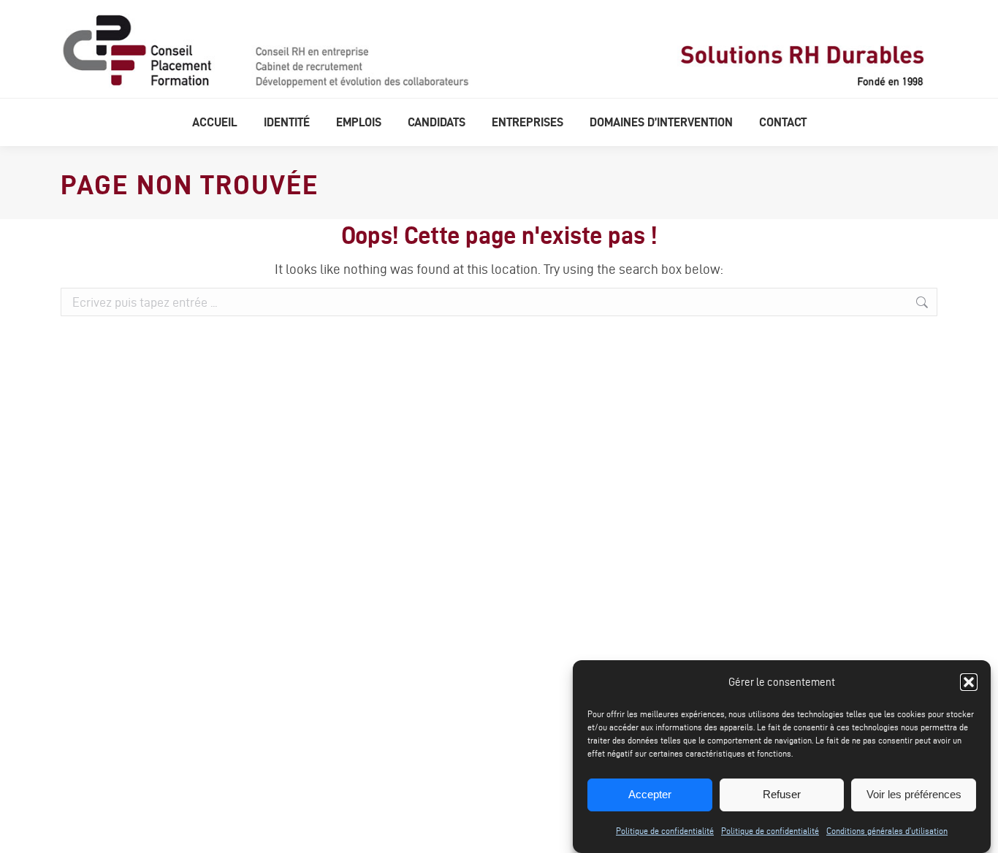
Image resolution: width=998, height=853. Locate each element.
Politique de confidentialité (665, 830)
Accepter (649, 795)
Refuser (782, 795)
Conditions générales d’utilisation (887, 830)
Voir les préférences (913, 795)
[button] (968, 682)
